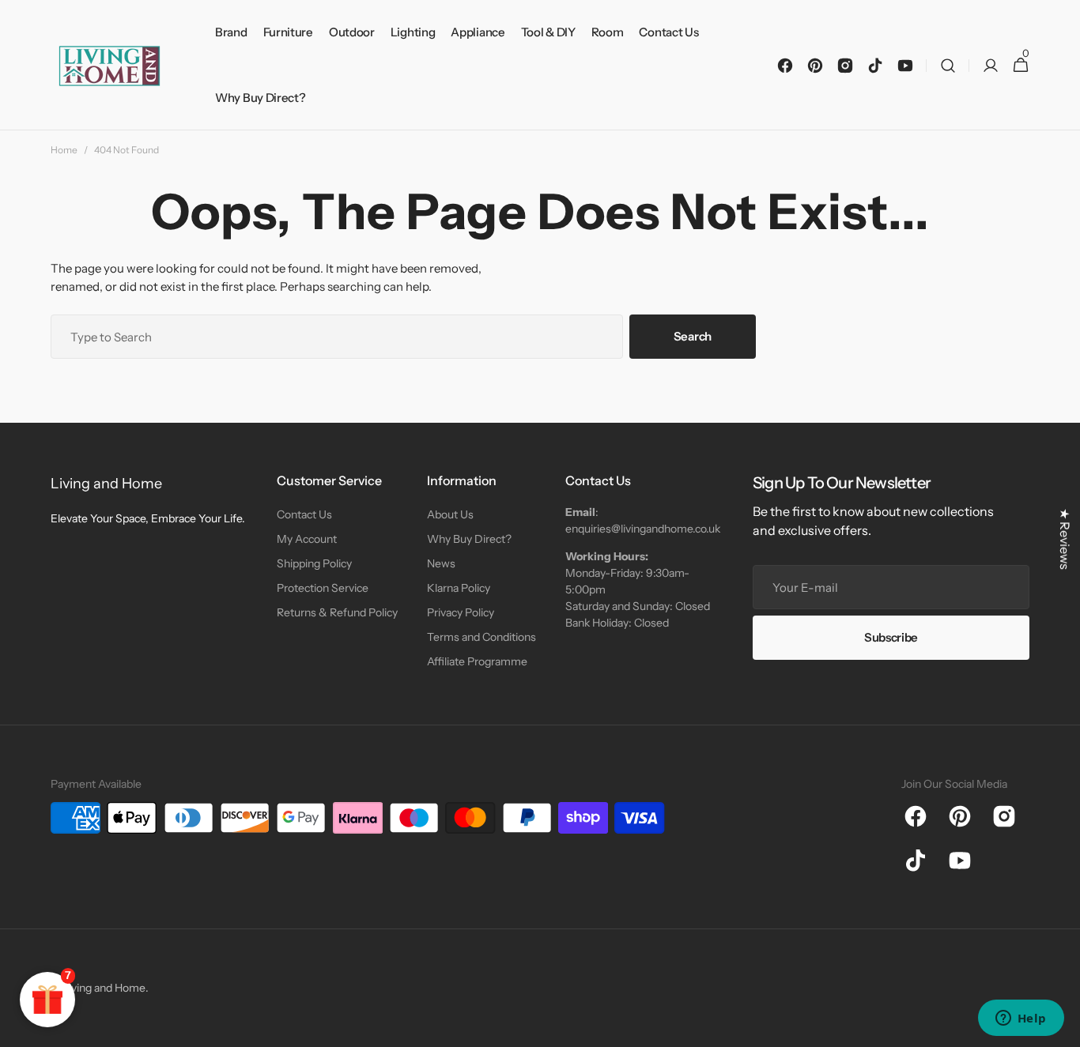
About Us (450, 514)
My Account (307, 539)
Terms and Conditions (481, 637)
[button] (948, 65)
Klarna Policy (458, 588)
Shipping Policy (314, 563)
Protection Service (322, 588)
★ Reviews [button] (1065, 539)
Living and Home (103, 988)
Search (693, 336)
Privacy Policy (460, 612)
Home (64, 150)
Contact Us (304, 514)
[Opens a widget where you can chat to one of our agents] (1020, 1019)
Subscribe (891, 637)
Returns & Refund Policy (337, 612)
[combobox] (337, 336)
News (441, 563)
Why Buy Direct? (469, 539)
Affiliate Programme (477, 661)
